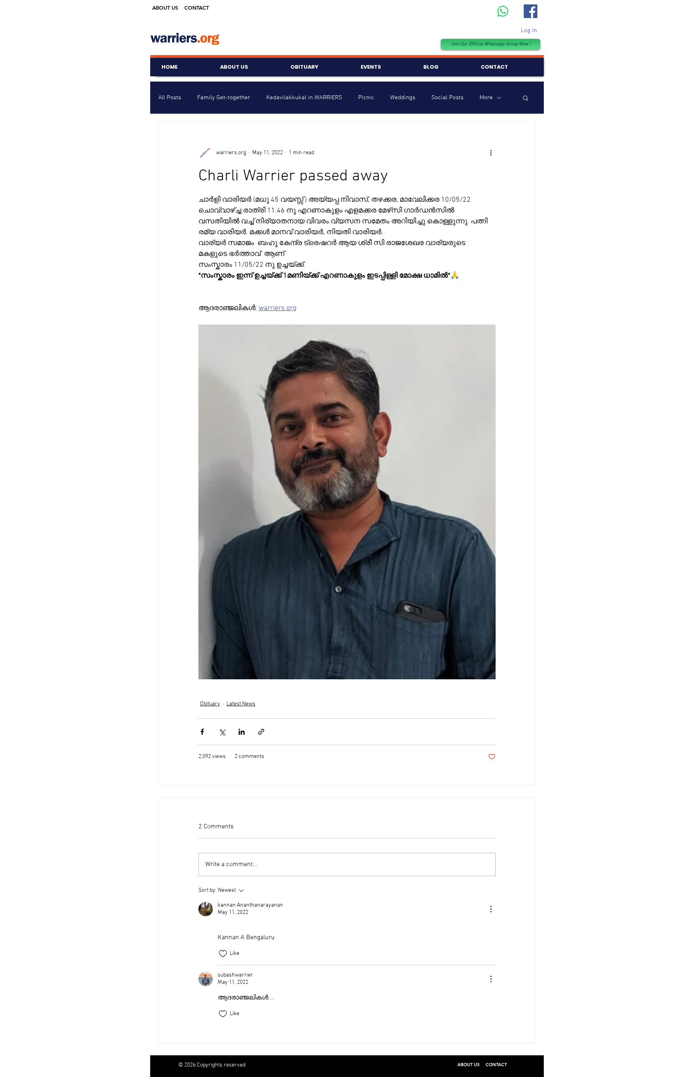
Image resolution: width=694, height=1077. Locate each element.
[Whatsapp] (503, 11)
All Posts (169, 97)
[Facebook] (530, 11)
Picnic (366, 97)
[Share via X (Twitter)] (222, 732)
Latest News (241, 704)
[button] (525, 97)
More (486, 97)
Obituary (210, 704)
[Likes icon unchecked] (223, 953)
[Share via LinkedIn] (241, 732)
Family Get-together (223, 97)
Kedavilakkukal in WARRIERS (304, 97)
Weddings (402, 97)
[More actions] (491, 152)
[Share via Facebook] (202, 732)
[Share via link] (261, 732)
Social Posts (447, 97)
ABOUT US (165, 7)
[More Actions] (491, 909)
